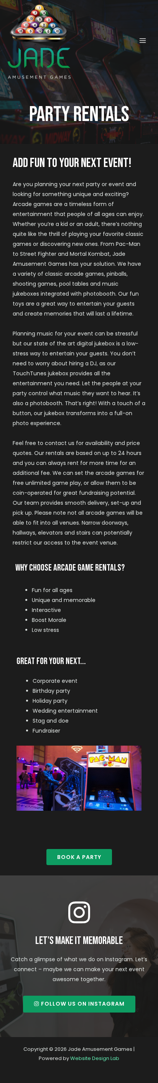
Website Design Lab (94, 1058)
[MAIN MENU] (142, 41)
